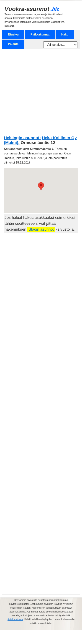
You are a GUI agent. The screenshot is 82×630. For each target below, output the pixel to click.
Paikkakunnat (40, 34)
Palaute (13, 44)
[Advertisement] (41, 94)
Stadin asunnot (41, 229)
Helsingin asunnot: (22, 138)
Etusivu (13, 34)
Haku (64, 34)
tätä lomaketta (15, 619)
